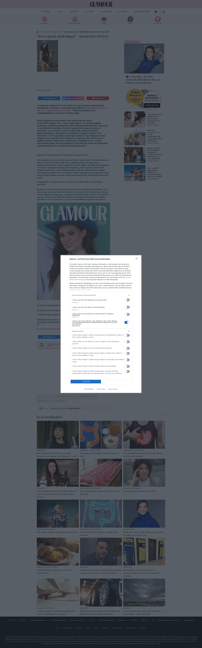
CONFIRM (86, 381)
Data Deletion (89, 389)
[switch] (127, 299)
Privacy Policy (113, 389)
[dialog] (101, 324)
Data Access (101, 389)
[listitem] (101, 295)
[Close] (137, 259)
